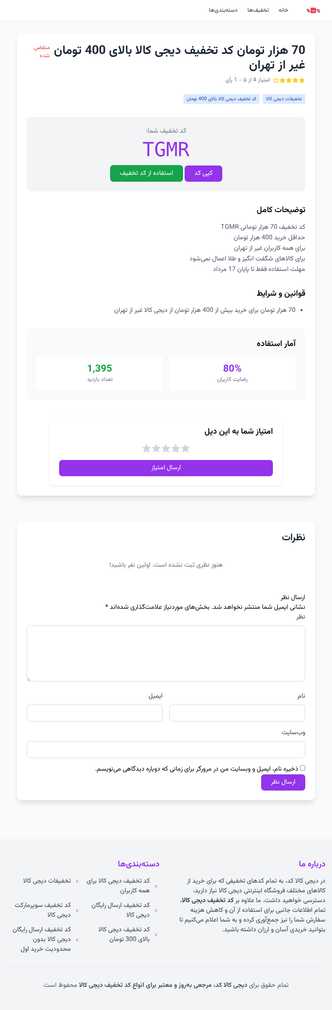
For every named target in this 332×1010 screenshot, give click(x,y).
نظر (300, 617)
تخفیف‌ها (258, 10)
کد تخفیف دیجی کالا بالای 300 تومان (124, 935)
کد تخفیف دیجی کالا (208, 901)
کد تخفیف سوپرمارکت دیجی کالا (43, 910)
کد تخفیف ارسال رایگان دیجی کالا (121, 910)
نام (301, 696)
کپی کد (203, 173)
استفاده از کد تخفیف (146, 173)
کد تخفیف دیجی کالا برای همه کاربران (118, 886)
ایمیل (156, 696)
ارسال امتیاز (166, 468)
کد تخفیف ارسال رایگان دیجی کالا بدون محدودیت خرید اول (42, 939)
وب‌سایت (293, 733)
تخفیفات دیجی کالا (47, 881)
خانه (283, 10)
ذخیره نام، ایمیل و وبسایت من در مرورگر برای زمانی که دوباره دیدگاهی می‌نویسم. (196, 769)
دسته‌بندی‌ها (223, 10)
